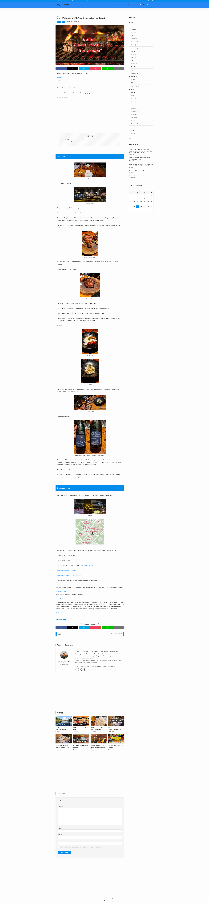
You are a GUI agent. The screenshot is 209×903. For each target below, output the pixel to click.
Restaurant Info (69, 142)
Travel (133, 89)
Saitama (134, 63)
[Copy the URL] (118, 68)
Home (97, 898)
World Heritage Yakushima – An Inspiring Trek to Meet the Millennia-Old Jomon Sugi (141, 166)
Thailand (134, 127)
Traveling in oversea (61, 591)
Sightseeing (135, 86)
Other (133, 82)
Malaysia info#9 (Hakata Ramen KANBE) (69, 575)
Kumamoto (134, 51)
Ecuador (134, 105)
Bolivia (133, 95)
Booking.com (59, 77)
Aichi (133, 29)
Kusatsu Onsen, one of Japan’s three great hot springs (140, 177)
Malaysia (59, 21)
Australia (134, 92)
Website (60, 841)
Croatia (134, 102)
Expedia (58, 80)
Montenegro (135, 114)
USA (133, 133)
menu (71, 213)
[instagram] (81, 669)
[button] (61, 68)
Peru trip (59, 325)
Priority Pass (59, 612)
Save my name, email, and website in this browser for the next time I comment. (80, 847)
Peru (133, 120)
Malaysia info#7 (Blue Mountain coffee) (68, 570)
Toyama (134, 70)
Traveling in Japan (61, 598)
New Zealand (135, 117)
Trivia (133, 130)
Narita (133, 57)
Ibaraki (133, 44)
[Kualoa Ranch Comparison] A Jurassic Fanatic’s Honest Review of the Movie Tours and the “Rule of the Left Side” (140, 152)
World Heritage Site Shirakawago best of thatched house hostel (139, 159)
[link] (76, 669)
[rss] (150, 1)
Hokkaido (134, 41)
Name (60, 828)
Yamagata (134, 73)
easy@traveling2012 (64, 662)
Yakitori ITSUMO (89, 565)
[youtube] (148, 1)
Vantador (67, 139)
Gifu (133, 35)
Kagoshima (135, 48)
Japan (133, 26)
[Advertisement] (90, 115)
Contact (102, 898)
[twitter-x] (146, 1)
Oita (133, 60)
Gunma (134, 38)
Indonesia (134, 108)
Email (60, 834)
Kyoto (133, 54)
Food (63, 21)
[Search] (152, 1)
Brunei (133, 98)
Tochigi (134, 67)
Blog (133, 22)
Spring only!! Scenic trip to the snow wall (139, 171)
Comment (61, 806)
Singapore (134, 124)
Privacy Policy (109, 898)
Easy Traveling (62, 5)
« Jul (130, 212)
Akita (133, 32)
